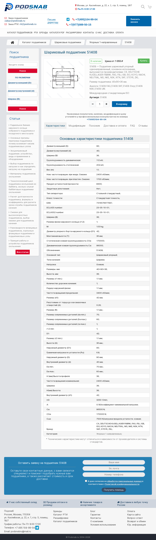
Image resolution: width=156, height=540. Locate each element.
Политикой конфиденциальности (122, 484)
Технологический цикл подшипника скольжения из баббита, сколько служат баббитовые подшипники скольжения (22, 186)
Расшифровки (60, 517)
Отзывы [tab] (143, 125)
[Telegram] (68, 19)
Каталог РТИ (60, 514)
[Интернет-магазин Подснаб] (26, 7)
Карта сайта (133, 514)
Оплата (131, 511)
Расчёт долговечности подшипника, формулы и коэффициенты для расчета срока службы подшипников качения (23, 202)
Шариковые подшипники (68, 42)
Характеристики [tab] (55, 125)
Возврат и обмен (136, 521)
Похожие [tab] (94, 125)
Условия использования (103, 524)
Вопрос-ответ (135, 517)
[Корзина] (149, 7)
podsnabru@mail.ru (21, 531)
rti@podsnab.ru (28, 24)
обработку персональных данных (124, 481)
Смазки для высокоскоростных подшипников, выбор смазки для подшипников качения (21, 218)
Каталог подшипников (34, 42)
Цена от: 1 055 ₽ (114, 61)
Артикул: (94, 97)
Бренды (57, 511)
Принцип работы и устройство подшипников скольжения (21, 243)
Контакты (95, 517)
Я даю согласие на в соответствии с (115, 482)
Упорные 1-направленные (103, 42)
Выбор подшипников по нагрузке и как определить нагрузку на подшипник (22, 166)
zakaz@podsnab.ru (15, 20)
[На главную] (12, 42)
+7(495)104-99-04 (86, 19)
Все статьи (22, 252)
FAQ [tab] (132, 125)
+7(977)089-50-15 (79, 24)
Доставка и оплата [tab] (115, 125)
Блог (93, 511)
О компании (96, 521)
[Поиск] (143, 7)
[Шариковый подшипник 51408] (64, 78)
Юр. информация (136, 524)
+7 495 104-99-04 (25, 527)
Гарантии (95, 514)
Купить (143, 60)
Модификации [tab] (77, 125)
